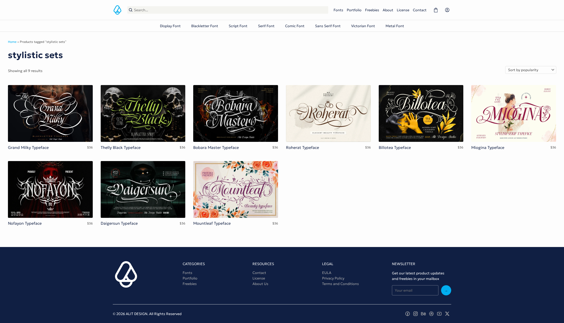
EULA (326, 272)
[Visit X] (447, 314)
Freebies (372, 10)
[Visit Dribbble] (431, 314)
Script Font (238, 26)
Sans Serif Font (328, 26)
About (388, 10)
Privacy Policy (333, 278)
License (403, 10)
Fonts (338, 10)
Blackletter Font (204, 26)
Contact (420, 10)
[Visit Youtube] (439, 314)
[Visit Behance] (423, 314)
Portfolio (354, 10)
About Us (260, 283)
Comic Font (294, 26)
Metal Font (395, 26)
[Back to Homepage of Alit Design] (117, 10)
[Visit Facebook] (408, 314)
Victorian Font (363, 26)
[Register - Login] (447, 10)
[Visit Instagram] (415, 314)
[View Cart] (436, 10)
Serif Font (266, 26)
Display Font (170, 26)
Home (12, 42)
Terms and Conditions (340, 283)
